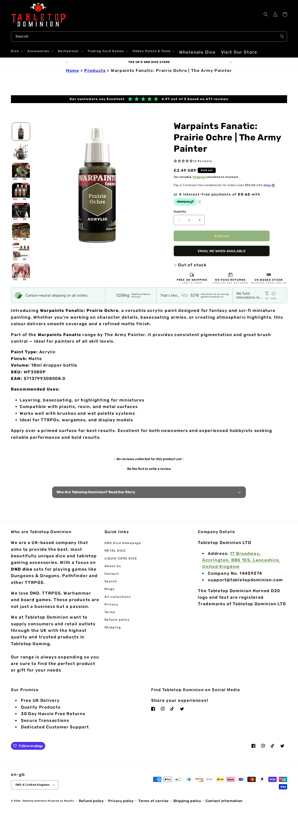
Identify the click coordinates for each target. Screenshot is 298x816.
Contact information (224, 801)
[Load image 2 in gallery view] (21, 152)
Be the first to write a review (149, 469)
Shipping (199, 176)
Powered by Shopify (61, 800)
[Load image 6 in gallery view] (21, 232)
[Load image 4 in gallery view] (21, 192)
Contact (111, 574)
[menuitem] (197, 52)
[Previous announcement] (67, 62)
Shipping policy (187, 801)
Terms (109, 612)
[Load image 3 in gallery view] (21, 172)
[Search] (282, 36)
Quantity (180, 211)
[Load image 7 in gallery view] (21, 252)
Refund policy (117, 620)
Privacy (111, 604)
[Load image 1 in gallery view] (21, 132)
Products (95, 70)
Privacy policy (121, 801)
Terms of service (153, 801)
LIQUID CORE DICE (120, 558)
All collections (117, 597)
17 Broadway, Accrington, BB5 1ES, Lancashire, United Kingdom (241, 560)
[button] (16, 51)
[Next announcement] (231, 62)
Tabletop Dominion (34, 800)
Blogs (109, 589)
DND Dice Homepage (122, 543)
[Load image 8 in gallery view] (21, 272)
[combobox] (149, 36)
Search (110, 581)
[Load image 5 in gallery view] (21, 212)
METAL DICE (115, 550)
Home (72, 70)
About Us (112, 566)
